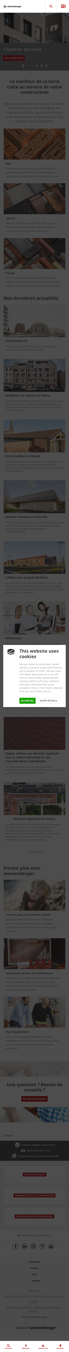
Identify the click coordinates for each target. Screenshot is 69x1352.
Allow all (27, 700)
